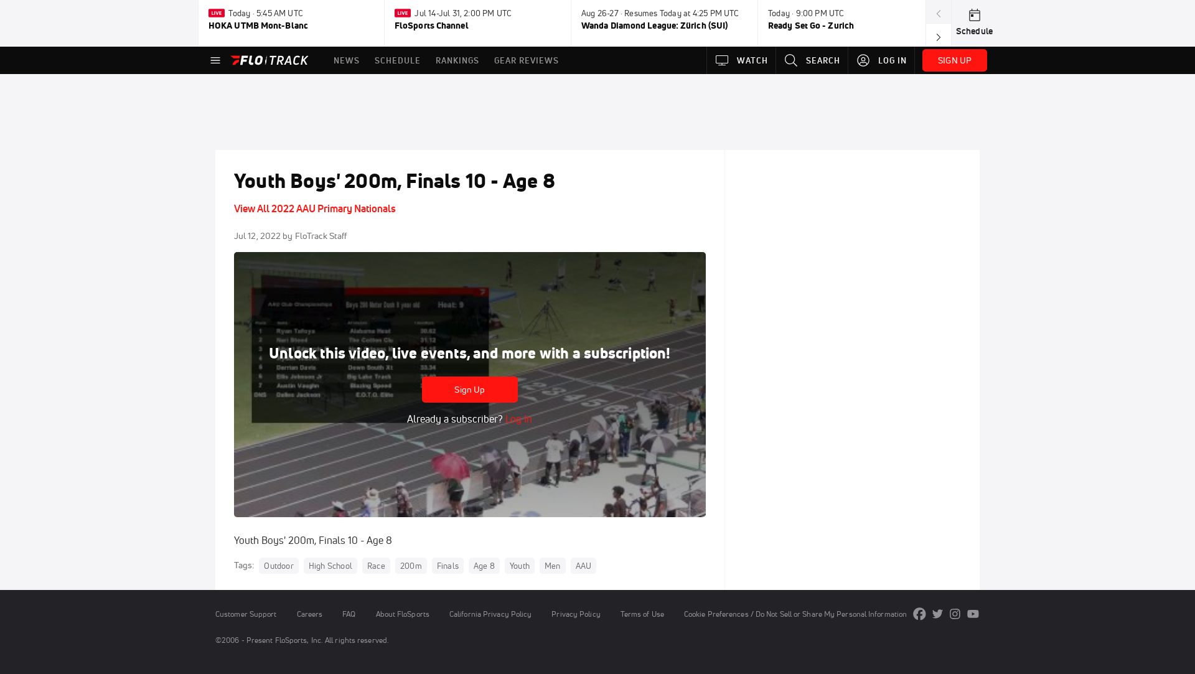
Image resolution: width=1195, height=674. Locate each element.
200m (411, 566)
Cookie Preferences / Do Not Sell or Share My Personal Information (795, 614)
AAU (584, 566)
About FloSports (402, 614)
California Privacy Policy (490, 614)
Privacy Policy (575, 614)
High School (330, 566)
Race (376, 566)
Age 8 (484, 566)
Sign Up (469, 389)
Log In (517, 419)
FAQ (348, 614)
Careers (310, 614)
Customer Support (246, 614)
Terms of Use (642, 614)
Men (553, 566)
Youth (520, 566)
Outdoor (278, 566)
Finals (448, 566)
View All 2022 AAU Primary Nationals (315, 208)
